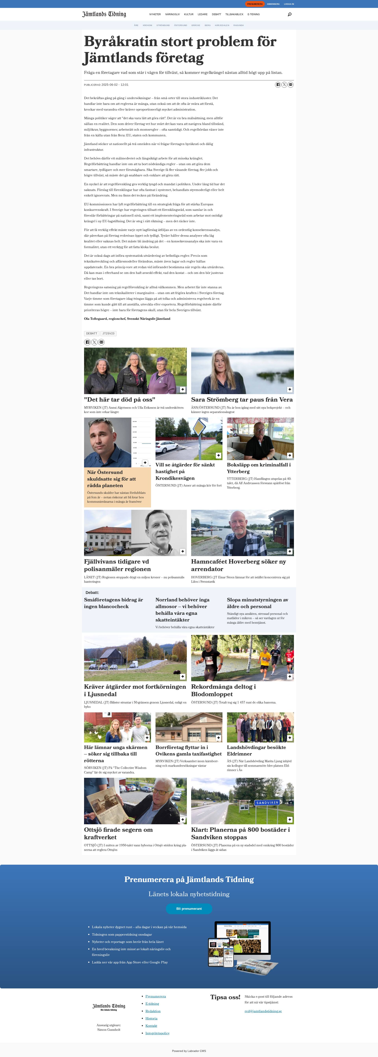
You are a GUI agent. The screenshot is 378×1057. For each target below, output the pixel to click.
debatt (91, 333)
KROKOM (147, 25)
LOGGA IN (289, 4)
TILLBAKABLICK (234, 14)
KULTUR (189, 14)
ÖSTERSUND (180, 25)
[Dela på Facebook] (278, 85)
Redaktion (153, 1011)
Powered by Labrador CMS (189, 1050)
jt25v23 (109, 333)
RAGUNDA (238, 25)
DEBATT (216, 14)
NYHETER (155, 14)
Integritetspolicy (157, 1034)
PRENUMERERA (255, 4)
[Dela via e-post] (291, 85)
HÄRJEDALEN (222, 25)
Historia (151, 1019)
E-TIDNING (254, 14)
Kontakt (151, 1026)
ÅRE (136, 25)
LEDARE (203, 14)
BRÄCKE (196, 25)
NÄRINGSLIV (172, 14)
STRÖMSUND (163, 25)
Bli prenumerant (189, 909)
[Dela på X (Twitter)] (284, 85)
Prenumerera (155, 997)
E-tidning (152, 1004)
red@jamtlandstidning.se (263, 1011)
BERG (208, 25)
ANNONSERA (273, 4)
